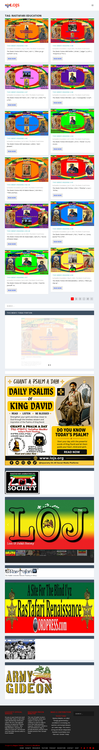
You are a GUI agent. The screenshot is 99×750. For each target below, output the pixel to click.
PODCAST (52, 748)
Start (48, 365)
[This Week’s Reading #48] (72, 30)
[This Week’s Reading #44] (72, 121)
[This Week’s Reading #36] (72, 260)
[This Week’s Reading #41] (72, 167)
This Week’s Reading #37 (17, 277)
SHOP (77, 748)
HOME (22, 748)
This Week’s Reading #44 (63, 136)
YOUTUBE (45, 748)
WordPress (36, 745)
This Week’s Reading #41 (63, 182)
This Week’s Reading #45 (17, 138)
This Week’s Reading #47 (17, 92)
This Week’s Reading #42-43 (18, 185)
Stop (50, 365)
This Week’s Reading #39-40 (18, 231)
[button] (7, 524)
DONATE (28, 748)
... (83, 299)
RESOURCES (36, 748)
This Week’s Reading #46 (63, 92)
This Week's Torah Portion (37, 49)
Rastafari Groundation (15, 49)
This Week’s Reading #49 (17, 46)
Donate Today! (61, 716)
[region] (49, 531)
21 (88, 299)
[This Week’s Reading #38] (72, 213)
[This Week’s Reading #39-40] (26, 216)
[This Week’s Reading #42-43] (26, 170)
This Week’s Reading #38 (63, 229)
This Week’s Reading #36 (63, 275)
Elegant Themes (18, 745)
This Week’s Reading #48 (63, 46)
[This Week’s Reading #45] (26, 123)
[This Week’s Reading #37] (26, 262)
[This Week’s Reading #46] (72, 77)
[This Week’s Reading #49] (26, 30)
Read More (12, 59)
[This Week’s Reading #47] (26, 77)
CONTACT (70, 748)
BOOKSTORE (61, 748)
